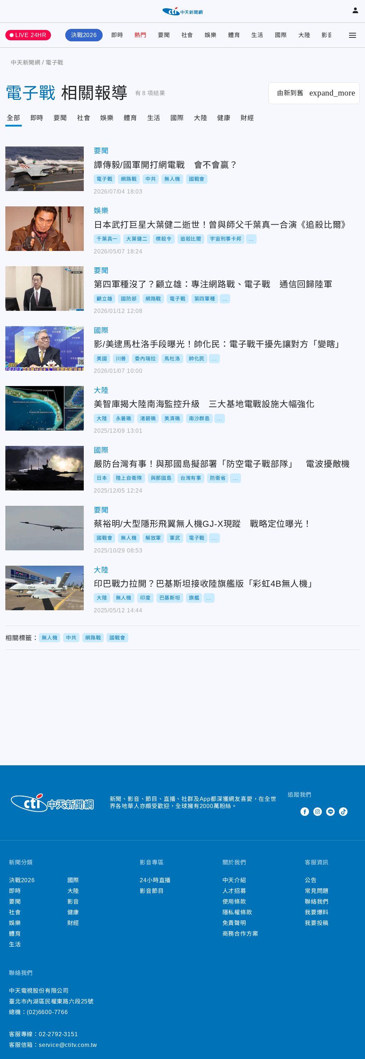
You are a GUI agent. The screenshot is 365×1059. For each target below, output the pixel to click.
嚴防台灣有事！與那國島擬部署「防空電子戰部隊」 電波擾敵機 (44, 468)
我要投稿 (317, 923)
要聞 (164, 35)
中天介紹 (234, 880)
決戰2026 (84, 35)
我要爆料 (317, 912)
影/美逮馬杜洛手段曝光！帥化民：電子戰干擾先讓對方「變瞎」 (44, 348)
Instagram (317, 811)
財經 (247, 118)
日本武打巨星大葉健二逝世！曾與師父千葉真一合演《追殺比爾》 (44, 228)
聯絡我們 (317, 902)
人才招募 (234, 891)
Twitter (292, 811)
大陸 (304, 35)
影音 (328, 35)
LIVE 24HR (31, 35)
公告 (311, 880)
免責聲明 (234, 923)
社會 (187, 35)
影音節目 (152, 891)
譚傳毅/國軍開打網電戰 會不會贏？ (44, 168)
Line (330, 811)
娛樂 (211, 35)
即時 (117, 35)
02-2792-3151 (58, 1034)
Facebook (304, 811)
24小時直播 (155, 880)
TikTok (343, 811)
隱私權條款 (237, 912)
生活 (257, 35)
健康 (224, 118)
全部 (13, 118)
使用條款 (234, 902)
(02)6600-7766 (47, 1012)
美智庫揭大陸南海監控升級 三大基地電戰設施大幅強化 (44, 408)
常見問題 (317, 891)
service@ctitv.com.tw (68, 1045)
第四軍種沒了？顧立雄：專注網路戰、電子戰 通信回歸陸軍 (44, 288)
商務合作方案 (240, 934)
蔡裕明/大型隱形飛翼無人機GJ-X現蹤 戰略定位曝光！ (44, 528)
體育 (234, 35)
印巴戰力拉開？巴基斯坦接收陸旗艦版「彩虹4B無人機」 (44, 588)
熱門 (140, 35)
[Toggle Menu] (352, 35)
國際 (281, 35)
